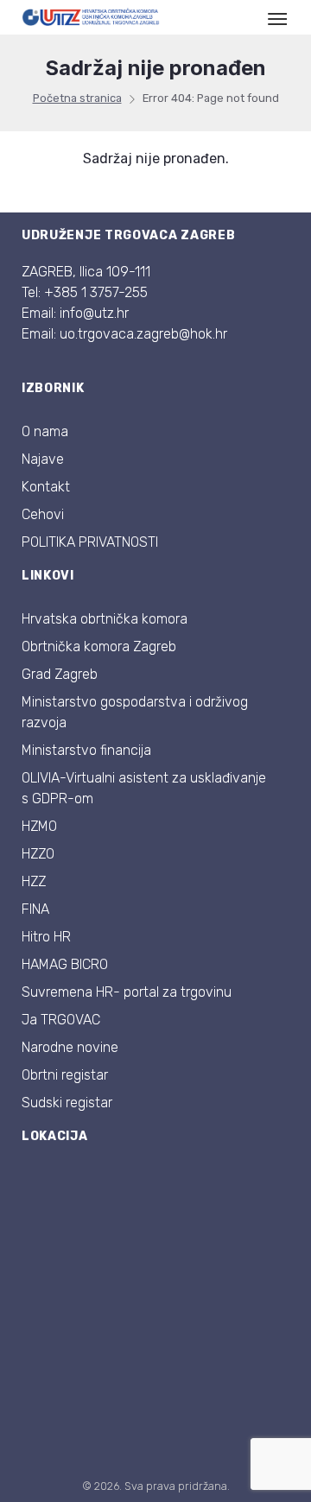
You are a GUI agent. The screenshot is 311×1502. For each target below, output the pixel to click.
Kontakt (46, 486)
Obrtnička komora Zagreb (99, 646)
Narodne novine (70, 1047)
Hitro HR (46, 936)
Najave (43, 459)
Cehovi (43, 514)
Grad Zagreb (60, 674)
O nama (45, 431)
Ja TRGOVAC (61, 1019)
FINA (35, 909)
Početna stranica (77, 98)
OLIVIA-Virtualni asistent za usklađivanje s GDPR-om (144, 788)
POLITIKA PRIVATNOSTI (90, 542)
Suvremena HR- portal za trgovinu (127, 992)
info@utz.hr (94, 313)
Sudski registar (67, 1102)
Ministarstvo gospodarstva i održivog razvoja (135, 712)
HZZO (38, 854)
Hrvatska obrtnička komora (104, 619)
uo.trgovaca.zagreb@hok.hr (143, 334)
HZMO (39, 826)
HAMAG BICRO (65, 964)
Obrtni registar (65, 1075)
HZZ (34, 881)
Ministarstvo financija (86, 750)
